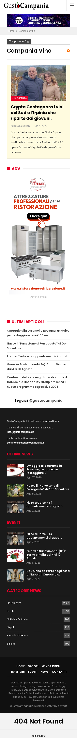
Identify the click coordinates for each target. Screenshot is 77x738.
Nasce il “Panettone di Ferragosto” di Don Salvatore (47, 487)
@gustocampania (46, 400)
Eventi (10, 611)
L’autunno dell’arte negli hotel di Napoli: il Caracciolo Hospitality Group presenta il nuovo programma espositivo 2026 (37, 382)
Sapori (33, 666)
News (45, 672)
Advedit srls (52, 421)
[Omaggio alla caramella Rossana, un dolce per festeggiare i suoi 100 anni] (15, 470)
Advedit (62, 706)
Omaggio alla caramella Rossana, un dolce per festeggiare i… (44, 469)
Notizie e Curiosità (17, 619)
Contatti (59, 672)
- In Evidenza (19, 98)
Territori (17, 672)
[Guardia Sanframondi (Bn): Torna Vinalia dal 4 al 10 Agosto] (15, 555)
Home (20, 666)
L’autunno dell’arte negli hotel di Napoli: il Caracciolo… (48, 572)
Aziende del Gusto (17, 635)
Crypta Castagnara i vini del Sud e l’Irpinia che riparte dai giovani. (37, 112)
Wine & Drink (51, 666)
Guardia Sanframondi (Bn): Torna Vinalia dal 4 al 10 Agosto (46, 554)
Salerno (11, 643)
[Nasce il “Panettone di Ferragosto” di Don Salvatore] (15, 490)
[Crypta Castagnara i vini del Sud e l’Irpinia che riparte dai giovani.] (38, 82)
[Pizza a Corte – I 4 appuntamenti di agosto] (15, 507)
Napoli (10, 627)
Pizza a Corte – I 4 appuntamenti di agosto (38, 356)
